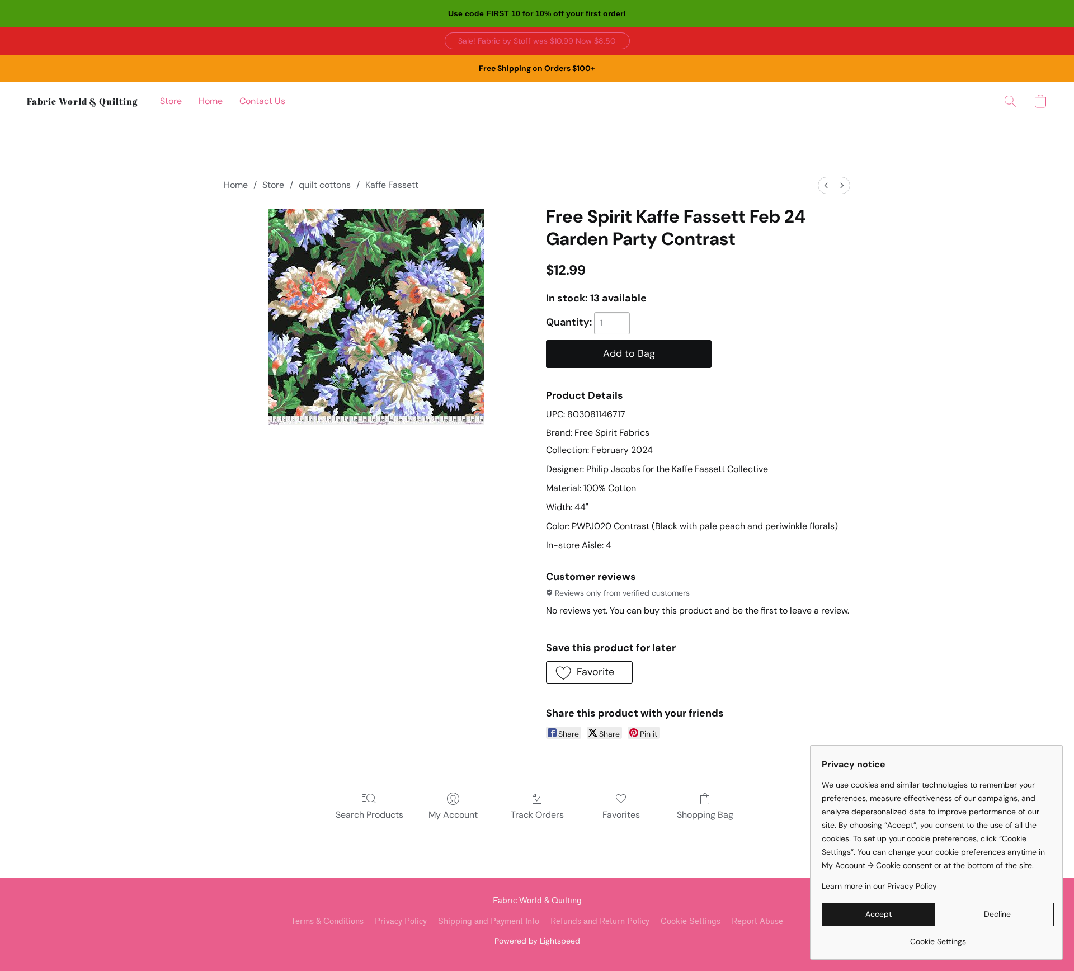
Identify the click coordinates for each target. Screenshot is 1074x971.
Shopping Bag (705, 815)
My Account (453, 815)
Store (171, 101)
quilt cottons (325, 185)
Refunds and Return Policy (599, 921)
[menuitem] (826, 185)
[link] (938, 937)
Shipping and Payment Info (488, 921)
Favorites (621, 815)
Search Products (369, 815)
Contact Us (262, 101)
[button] (537, 40)
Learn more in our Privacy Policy (879, 886)
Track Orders (537, 815)
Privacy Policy (401, 921)
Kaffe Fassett (391, 185)
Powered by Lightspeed (537, 941)
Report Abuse (757, 921)
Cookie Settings (690, 921)
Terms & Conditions (327, 921)
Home (211, 101)
